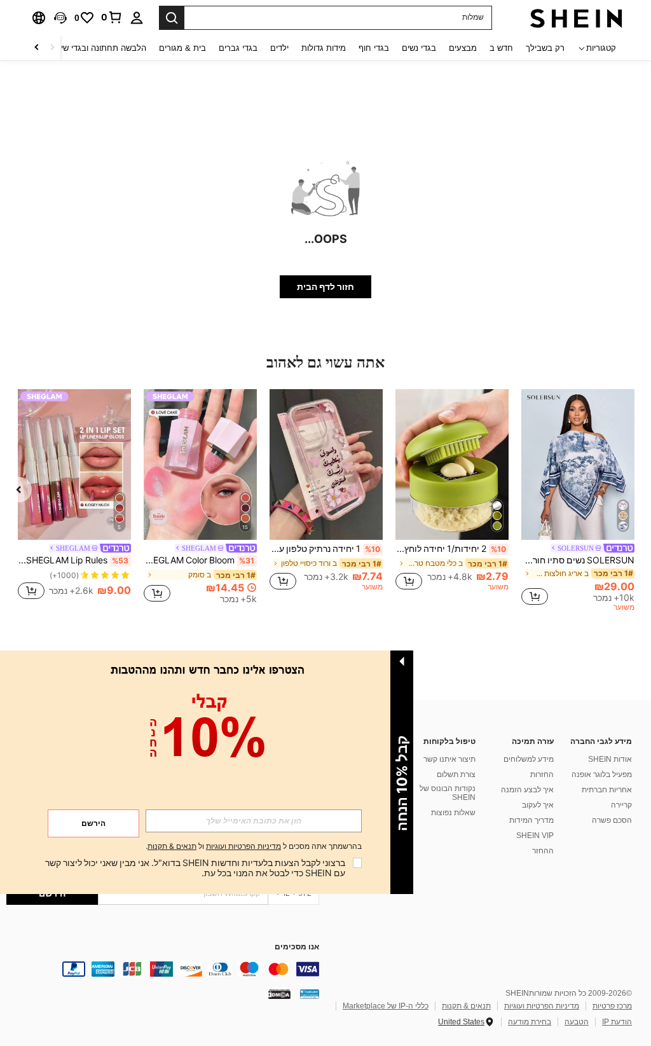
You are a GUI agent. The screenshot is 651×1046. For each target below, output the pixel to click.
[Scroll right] (36, 48)
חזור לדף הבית (325, 287)
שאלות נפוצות (453, 812)
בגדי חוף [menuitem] (374, 48)
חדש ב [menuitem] (501, 48)
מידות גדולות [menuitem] (323, 48)
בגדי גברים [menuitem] (238, 48)
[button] (60, 17)
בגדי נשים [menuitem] (419, 48)
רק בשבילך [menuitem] (545, 48)
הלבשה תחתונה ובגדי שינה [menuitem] (99, 48)
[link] (112, 17)
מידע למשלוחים (529, 759)
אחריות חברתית (607, 789)
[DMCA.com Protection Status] (279, 993)
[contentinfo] (162, 969)
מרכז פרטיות (612, 1005)
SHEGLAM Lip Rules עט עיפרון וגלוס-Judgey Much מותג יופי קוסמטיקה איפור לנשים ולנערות (73, 560)
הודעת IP (617, 1021)
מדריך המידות (531, 820)
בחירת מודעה (529, 1021)
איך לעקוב (538, 805)
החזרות (542, 774)
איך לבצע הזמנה (527, 789)
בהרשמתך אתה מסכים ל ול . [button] (254, 847)
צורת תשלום (456, 774)
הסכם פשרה (612, 820)
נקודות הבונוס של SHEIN (448, 793)
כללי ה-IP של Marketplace (385, 1005)
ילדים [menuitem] (279, 48)
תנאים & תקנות (466, 1005)
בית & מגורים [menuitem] (182, 48)
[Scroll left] (52, 48)
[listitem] (577, 502)
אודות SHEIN (610, 759)
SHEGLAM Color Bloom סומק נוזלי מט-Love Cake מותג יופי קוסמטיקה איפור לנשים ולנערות (199, 560)
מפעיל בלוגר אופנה (602, 774)
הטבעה (577, 1021)
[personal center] (136, 17)
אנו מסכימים (297, 947)
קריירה (621, 805)
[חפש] (171, 18)
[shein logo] (576, 17)
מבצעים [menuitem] (463, 48)
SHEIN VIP (535, 835)
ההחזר (543, 850)
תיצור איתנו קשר (449, 759)
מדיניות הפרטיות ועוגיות (541, 1005)
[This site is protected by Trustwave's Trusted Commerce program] (309, 993)
